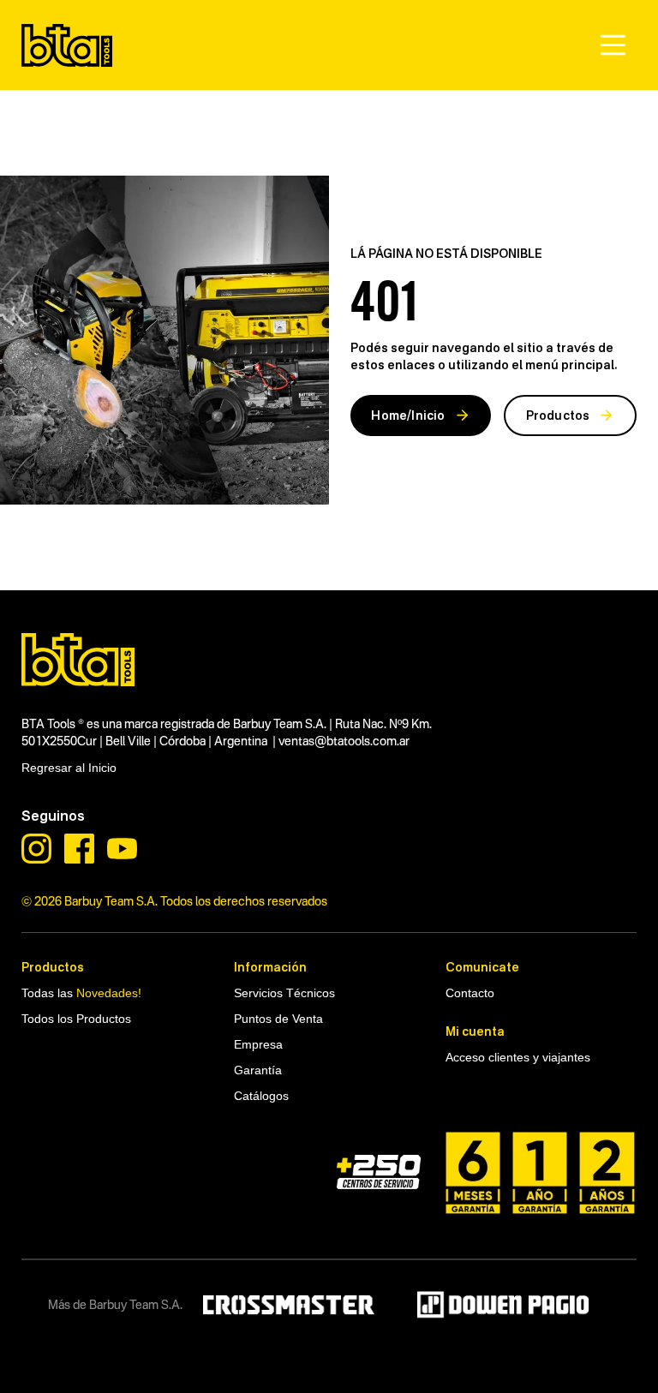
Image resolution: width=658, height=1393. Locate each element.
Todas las (81, 993)
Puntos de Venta (278, 1018)
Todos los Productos (76, 1018)
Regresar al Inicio (69, 767)
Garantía (258, 1070)
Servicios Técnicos (284, 993)
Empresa (258, 1044)
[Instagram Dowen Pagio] (36, 849)
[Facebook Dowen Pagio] (79, 849)
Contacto (470, 993)
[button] (613, 45)
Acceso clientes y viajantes (518, 1057)
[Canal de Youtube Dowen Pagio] (122, 849)
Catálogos (261, 1096)
